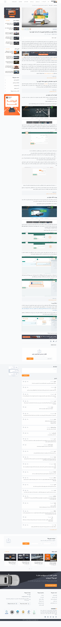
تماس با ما (42, 597)
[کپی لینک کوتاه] (56, 341)
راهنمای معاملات (14, 1)
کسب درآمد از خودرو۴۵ (11, 603)
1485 (28, 594)
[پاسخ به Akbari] (27, 511)
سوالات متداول (41, 599)
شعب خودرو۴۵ (41, 601)
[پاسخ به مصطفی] (27, 477)
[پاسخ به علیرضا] (27, 457)
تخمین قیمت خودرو (54, 599)
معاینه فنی (46, 83)
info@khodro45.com (25, 596)
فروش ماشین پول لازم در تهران (51, 77)
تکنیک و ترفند (51, 5)
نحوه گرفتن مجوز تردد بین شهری (51, 193)
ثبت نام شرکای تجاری (54, 603)
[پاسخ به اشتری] (27, 484)
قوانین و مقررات (41, 605)
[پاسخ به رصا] (27, 525)
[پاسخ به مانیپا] (27, 490)
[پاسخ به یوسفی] (27, 419)
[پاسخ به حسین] (27, 438)
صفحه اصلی (55, 5)
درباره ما (42, 595)
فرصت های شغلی (41, 603)
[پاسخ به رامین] (27, 401)
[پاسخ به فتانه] (27, 387)
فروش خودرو (46, 73)
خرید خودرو (55, 601)
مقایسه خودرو (26, 1)
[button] (29, 568)
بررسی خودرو (32, 1)
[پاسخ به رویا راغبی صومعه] (27, 427)
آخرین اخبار (44, 1)
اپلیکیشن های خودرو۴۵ (23, 603)
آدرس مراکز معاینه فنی (52, 91)
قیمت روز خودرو (54, 597)
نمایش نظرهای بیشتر (53, 529)
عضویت (30, 358)
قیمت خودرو (51, 73)
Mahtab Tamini (54, 34)
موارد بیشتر (8, 20)
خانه (48, 1)
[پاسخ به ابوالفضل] (27, 496)
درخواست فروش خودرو (52, 585)
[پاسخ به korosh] (27, 472)
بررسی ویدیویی (38, 1)
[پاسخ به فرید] (27, 394)
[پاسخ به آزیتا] (27, 413)
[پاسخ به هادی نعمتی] (27, 433)
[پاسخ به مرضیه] (27, 464)
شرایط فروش (20, 1)
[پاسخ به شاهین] (27, 381)
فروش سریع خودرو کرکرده (52, 300)
